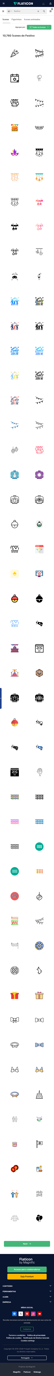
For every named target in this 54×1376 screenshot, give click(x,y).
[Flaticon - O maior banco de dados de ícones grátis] (23, 3)
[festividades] (15, 128)
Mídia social (27, 1307)
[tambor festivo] (15, 1144)
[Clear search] (38, 11)
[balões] (39, 78)
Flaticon (27, 1372)
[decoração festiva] (39, 153)
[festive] (39, 772)
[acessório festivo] (39, 252)
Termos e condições (17, 1335)
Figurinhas (16, 19)
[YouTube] (39, 1314)
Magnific (17, 1372)
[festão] (39, 53)
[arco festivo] (39, 946)
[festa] (15, 53)
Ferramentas (9, 1291)
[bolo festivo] (39, 1094)
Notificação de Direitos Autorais (36, 1338)
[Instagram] (33, 1314)
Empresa (7, 1302)
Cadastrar (27, 1329)
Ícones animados (32, 19)
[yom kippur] (15, 78)
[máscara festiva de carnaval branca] (39, 128)
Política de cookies (13, 1338)
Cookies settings (28, 1341)
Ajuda (5, 1297)
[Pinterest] (27, 1314)
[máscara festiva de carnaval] (15, 277)
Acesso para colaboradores (27, 1269)
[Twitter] (20, 1314)
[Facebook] (14, 1314)
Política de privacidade (36, 1335)
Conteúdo (7, 1286)
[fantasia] (15, 153)
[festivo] (15, 103)
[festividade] (39, 202)
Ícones (6, 19)
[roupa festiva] (15, 1119)
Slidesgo (37, 1372)
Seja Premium (27, 1276)
